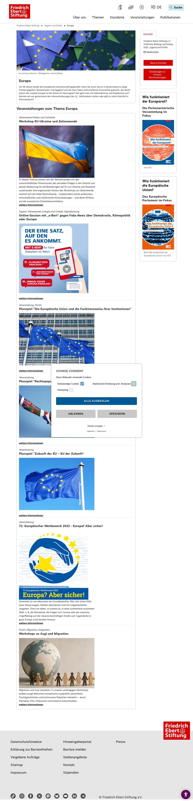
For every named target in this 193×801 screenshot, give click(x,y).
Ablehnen (75, 414)
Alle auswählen (96, 401)
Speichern (117, 414)
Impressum (91, 431)
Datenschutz (101, 431)
